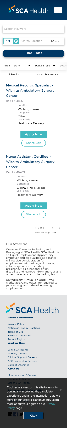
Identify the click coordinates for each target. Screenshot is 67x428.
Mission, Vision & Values (22, 375)
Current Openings (18, 365)
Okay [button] (33, 415)
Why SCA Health (18, 350)
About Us (13, 369)
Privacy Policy (16, 324)
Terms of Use (15, 332)
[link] (33, 114)
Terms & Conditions (19, 335)
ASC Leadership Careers (22, 361)
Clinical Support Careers (22, 357)
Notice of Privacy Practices (24, 328)
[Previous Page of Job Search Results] (52, 227)
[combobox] (31, 29)
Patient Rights (16, 339)
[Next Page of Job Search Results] (59, 227)
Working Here (16, 343)
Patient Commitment (20, 318)
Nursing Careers (17, 353)
